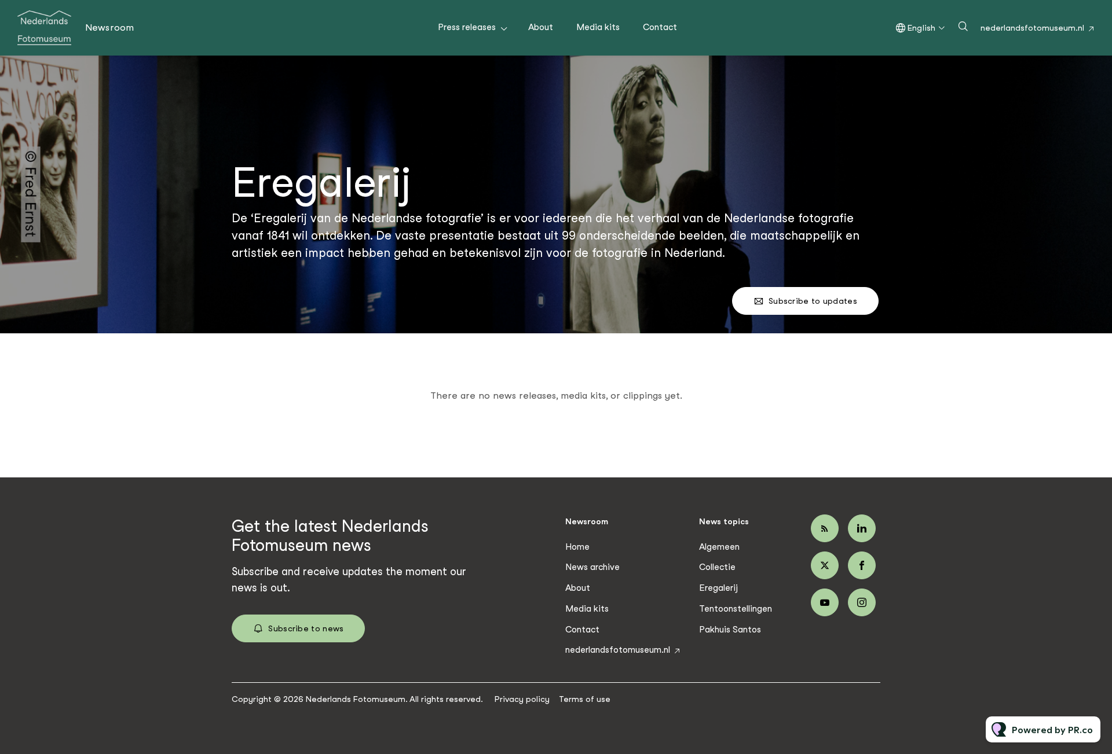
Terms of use (584, 699)
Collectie (717, 567)
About (540, 27)
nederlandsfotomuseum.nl (1032, 27)
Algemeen (719, 547)
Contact (660, 27)
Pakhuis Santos (730, 629)
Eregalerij (718, 588)
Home (577, 547)
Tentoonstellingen (735, 609)
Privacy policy (522, 699)
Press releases (467, 27)
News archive (592, 567)
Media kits (598, 27)
